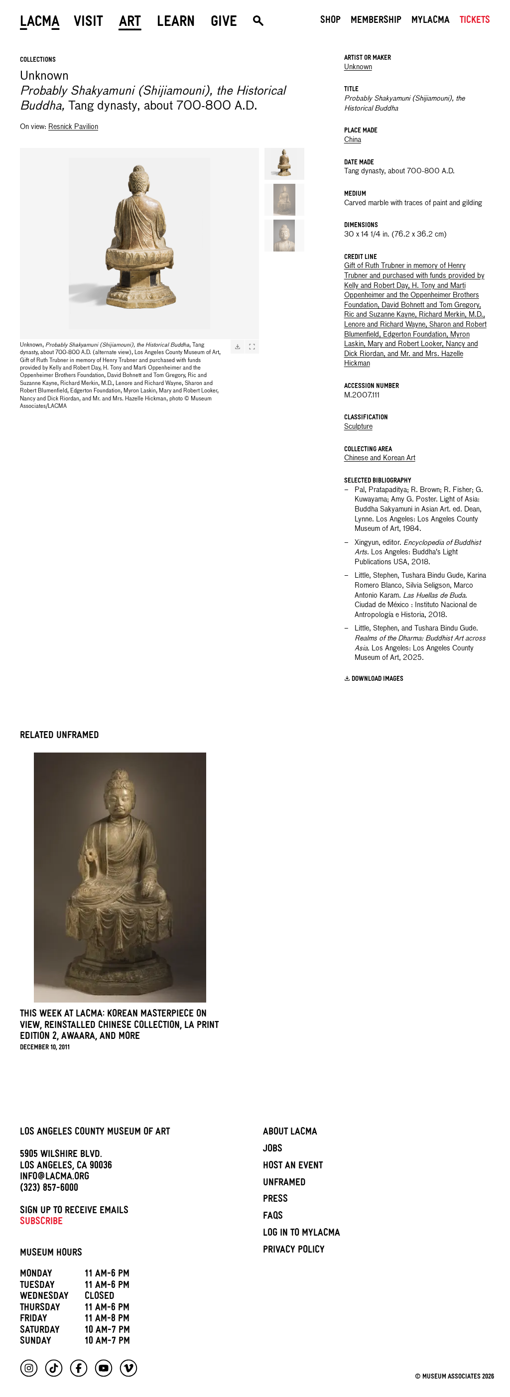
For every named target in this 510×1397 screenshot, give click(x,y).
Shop (330, 21)
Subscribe (41, 1222)
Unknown (358, 67)
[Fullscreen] (252, 347)
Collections (38, 60)
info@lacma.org (54, 1177)
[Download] (238, 347)
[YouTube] (104, 1368)
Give (224, 23)
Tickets (475, 21)
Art (130, 23)
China (352, 139)
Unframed (284, 1183)
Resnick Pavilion (73, 127)
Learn (176, 23)
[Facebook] (79, 1368)
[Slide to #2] (284, 200)
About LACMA (290, 1133)
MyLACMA (430, 21)
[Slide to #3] (284, 236)
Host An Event (293, 1166)
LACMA (40, 23)
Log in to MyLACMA (301, 1234)
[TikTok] (54, 1368)
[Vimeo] (128, 1368)
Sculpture (358, 426)
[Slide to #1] (284, 164)
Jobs (272, 1149)
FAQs (273, 1217)
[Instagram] (29, 1368)
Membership (376, 21)
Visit (88, 23)
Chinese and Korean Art (379, 458)
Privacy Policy (294, 1251)
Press (275, 1200)
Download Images (377, 679)
